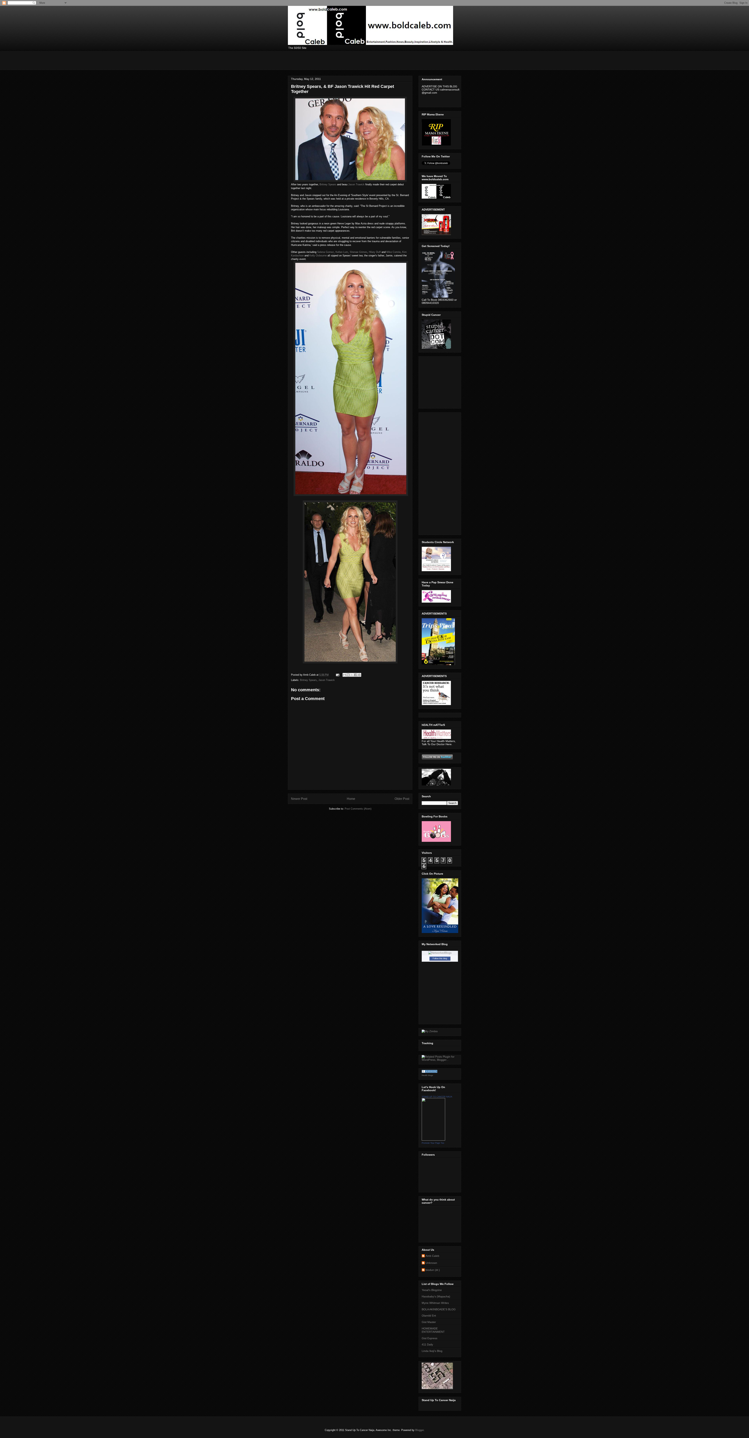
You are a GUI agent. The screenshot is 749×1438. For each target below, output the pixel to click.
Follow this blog (440, 958)
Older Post (402, 798)
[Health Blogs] (429, 1071)
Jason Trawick (356, 184)
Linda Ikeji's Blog (432, 1350)
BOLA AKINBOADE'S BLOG (439, 1309)
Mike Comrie (393, 252)
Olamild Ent (429, 1315)
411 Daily (427, 1344)
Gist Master (429, 1322)
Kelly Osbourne (318, 255)
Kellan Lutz (341, 252)
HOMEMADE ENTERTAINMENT (433, 1330)
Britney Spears (327, 184)
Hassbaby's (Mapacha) (436, 1296)
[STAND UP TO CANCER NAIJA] (433, 1139)
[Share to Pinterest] (359, 675)
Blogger (419, 1430)
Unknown (431, 1262)
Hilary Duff (375, 252)
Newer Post (299, 798)
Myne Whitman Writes (435, 1302)
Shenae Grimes (358, 252)
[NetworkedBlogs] (440, 952)
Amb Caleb (432, 1255)
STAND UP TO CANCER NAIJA (437, 1096)
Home (351, 798)
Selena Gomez (325, 252)
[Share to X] (352, 675)
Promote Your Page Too (433, 1143)
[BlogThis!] (348, 675)
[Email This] (344, 675)
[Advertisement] (359, 60)
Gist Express (429, 1338)
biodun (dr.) (433, 1269)
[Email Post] (337, 674)
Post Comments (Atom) (358, 808)
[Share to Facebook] (356, 675)
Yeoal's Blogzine (432, 1290)
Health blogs (427, 1075)
